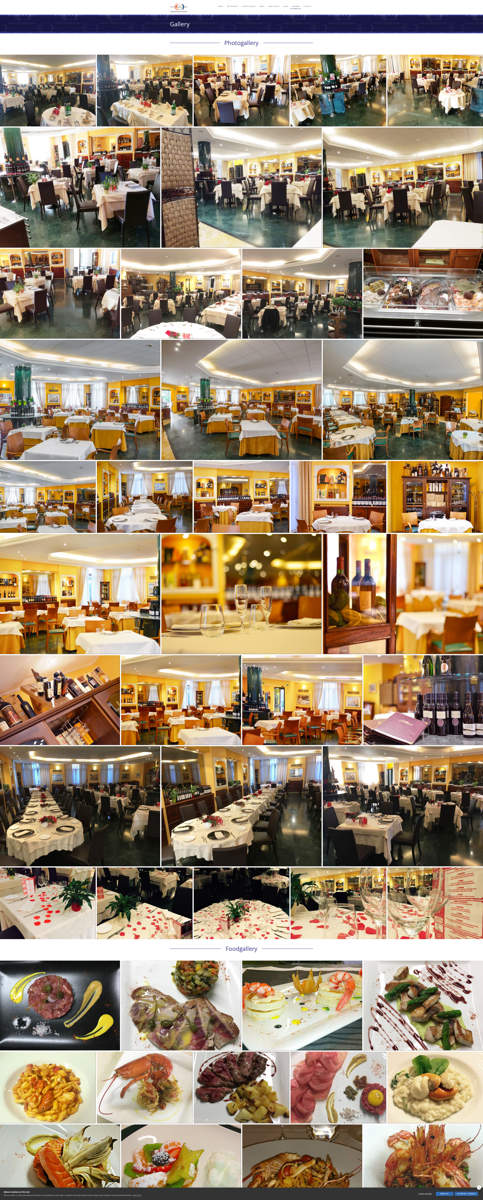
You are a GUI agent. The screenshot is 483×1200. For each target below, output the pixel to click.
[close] (479, 1187)
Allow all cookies (466, 1194)
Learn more (137, 1195)
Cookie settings (425, 1194)
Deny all (444, 1194)
